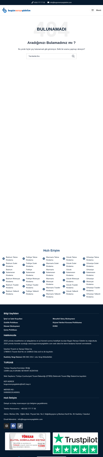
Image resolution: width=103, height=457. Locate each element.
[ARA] (73, 56)
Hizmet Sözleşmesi (12, 326)
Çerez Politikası (10, 330)
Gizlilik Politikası (11, 322)
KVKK (55, 326)
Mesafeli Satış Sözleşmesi (64, 319)
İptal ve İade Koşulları (13, 319)
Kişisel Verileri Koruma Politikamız (67, 322)
